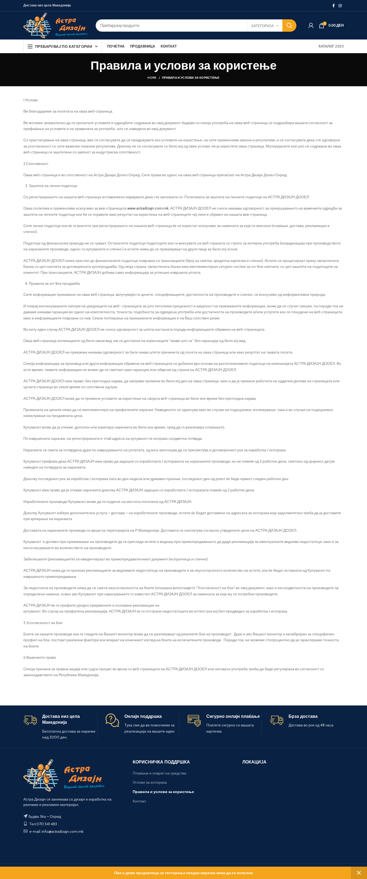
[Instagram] (340, 5)
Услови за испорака (150, 782)
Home (151, 78)
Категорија (262, 26)
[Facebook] (333, 5)
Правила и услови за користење (163, 791)
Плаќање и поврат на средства (159, 773)
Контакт (139, 801)
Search (289, 25)
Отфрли (359, 873)
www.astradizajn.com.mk (147, 208)
